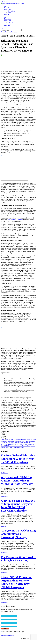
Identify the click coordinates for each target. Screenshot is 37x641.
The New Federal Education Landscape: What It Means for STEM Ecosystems (18, 459)
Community (7, 9)
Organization (4, 625)
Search (3, 30)
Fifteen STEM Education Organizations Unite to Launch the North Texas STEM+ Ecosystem (16, 582)
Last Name (7, 621)
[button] (18, 433)
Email (5, 614)
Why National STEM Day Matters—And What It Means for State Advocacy (17, 480)
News (9, 12)
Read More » (4, 473)
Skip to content (5, 1)
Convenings (11, 11)
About (6, 6)
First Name (7, 618)
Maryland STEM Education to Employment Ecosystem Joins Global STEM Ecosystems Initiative (18, 505)
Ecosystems (7, 8)
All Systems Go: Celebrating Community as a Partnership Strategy (18, 534)
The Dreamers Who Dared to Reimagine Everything (18, 558)
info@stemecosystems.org (7, 635)
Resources (7, 14)
